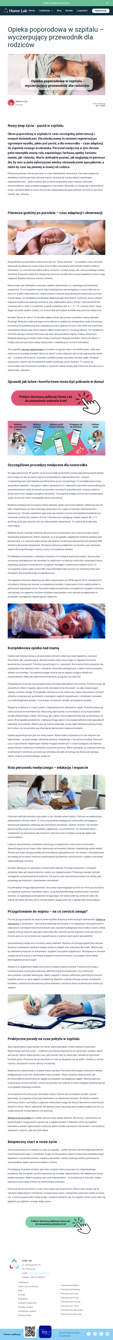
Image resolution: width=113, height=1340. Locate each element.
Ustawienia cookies (27, 1311)
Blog (20, 1290)
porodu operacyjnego (33, 349)
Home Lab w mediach (28, 1286)
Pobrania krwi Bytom (70, 1285)
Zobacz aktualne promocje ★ (56, 3)
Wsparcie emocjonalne (19, 1118)
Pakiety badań (24, 1315)
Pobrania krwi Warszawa (72, 1310)
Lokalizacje (23, 1282)
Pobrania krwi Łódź (69, 1293)
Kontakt (21, 1294)
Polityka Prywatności (27, 1303)
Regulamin (23, 1299)
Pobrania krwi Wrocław (71, 1314)
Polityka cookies (25, 1307)
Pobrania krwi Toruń (70, 1306)
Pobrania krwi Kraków (70, 1289)
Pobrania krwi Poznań (70, 1302)
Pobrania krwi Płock (70, 1297)
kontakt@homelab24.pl (38, 1273)
